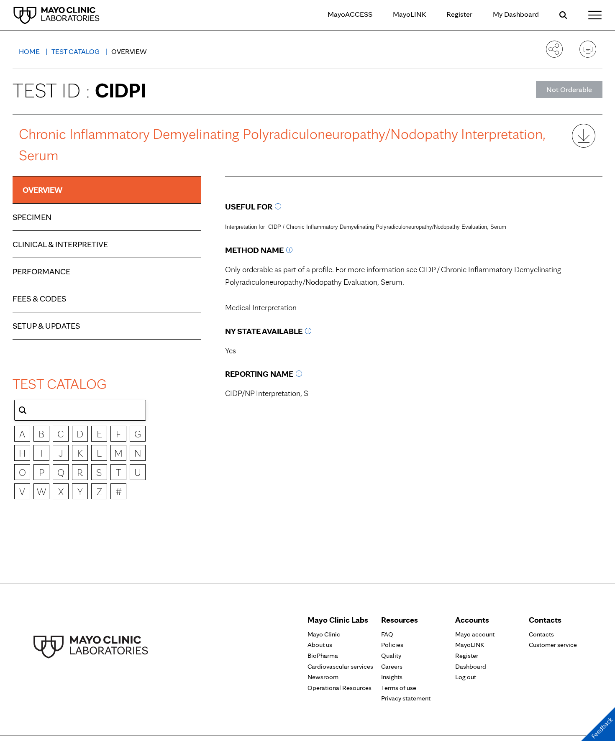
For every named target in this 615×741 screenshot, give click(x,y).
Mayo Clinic (324, 634)
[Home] (56, 15)
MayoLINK (409, 14)
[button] (22, 410)
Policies (392, 645)
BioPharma (323, 655)
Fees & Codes (39, 299)
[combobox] (80, 410)
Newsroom (323, 677)
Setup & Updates (46, 326)
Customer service (553, 645)
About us (320, 645)
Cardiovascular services (340, 666)
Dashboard (470, 666)
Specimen (32, 217)
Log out (465, 677)
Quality (391, 655)
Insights (391, 677)
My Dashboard (516, 14)
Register (459, 14)
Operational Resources (340, 688)
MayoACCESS (350, 14)
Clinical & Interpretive (60, 244)
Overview (42, 190)
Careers (391, 666)
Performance (41, 271)
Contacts (541, 634)
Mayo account (475, 634)
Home (30, 51)
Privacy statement (405, 698)
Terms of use (398, 688)
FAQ (387, 634)
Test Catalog (76, 51)
